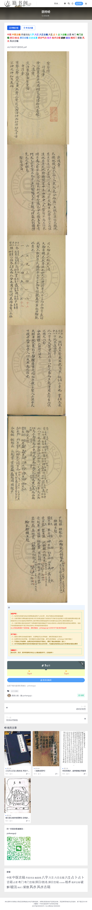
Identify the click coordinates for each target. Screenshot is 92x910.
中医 (9, 877)
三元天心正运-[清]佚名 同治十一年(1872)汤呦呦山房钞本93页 (18, 772)
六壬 (51, 877)
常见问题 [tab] (29, 28)
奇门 (21, 882)
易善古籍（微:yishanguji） (22, 695)
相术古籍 (76, 882)
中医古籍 (18, 877)
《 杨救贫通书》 (40, 771)
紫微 (26, 887)
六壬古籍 (59, 877)
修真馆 (38, 877)
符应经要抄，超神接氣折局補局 (74, 771)
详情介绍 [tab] (14, 28)
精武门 (20, 887)
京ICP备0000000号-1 (39, 906)
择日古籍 (53, 882)
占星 (15, 882)
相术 (68, 882)
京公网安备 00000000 (53, 906)
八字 (45, 877)
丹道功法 (30, 877)
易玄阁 (46, 16)
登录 (80, 4)
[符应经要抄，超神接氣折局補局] (74, 748)
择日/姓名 (41, 882)
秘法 (13, 886)
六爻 (68, 877)
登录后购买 (47, 680)
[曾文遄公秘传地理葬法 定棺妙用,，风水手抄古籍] (17, 795)
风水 (33, 886)
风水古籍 (43, 886)
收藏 (82, 695)
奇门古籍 (29, 882)
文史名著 (62, 882)
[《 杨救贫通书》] (46, 748)
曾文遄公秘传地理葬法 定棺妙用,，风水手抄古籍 (17, 819)
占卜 (74, 877)
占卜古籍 (14, 691)
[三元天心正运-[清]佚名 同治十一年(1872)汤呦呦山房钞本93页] (17, 748)
